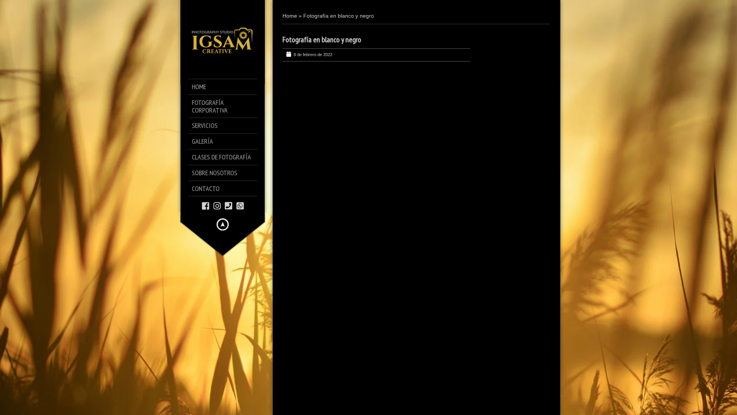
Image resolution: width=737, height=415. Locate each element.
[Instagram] (217, 205)
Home (290, 16)
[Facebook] (205, 205)
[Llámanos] (228, 205)
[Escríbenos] (240, 205)
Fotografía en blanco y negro (322, 40)
